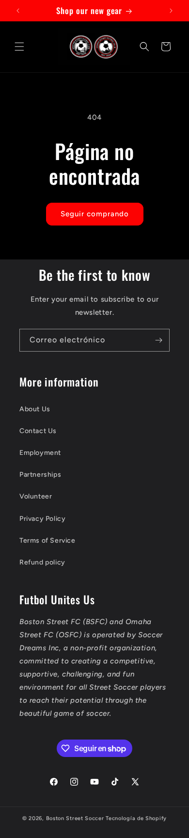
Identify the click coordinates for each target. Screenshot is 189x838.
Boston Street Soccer (76, 818)
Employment (40, 453)
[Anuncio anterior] (18, 10)
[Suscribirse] (158, 340)
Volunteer (35, 496)
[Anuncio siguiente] (171, 10)
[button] (19, 46)
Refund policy (42, 562)
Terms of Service (47, 540)
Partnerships (40, 474)
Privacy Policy (42, 519)
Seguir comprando (95, 214)
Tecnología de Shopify (136, 818)
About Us (34, 409)
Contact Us (38, 431)
